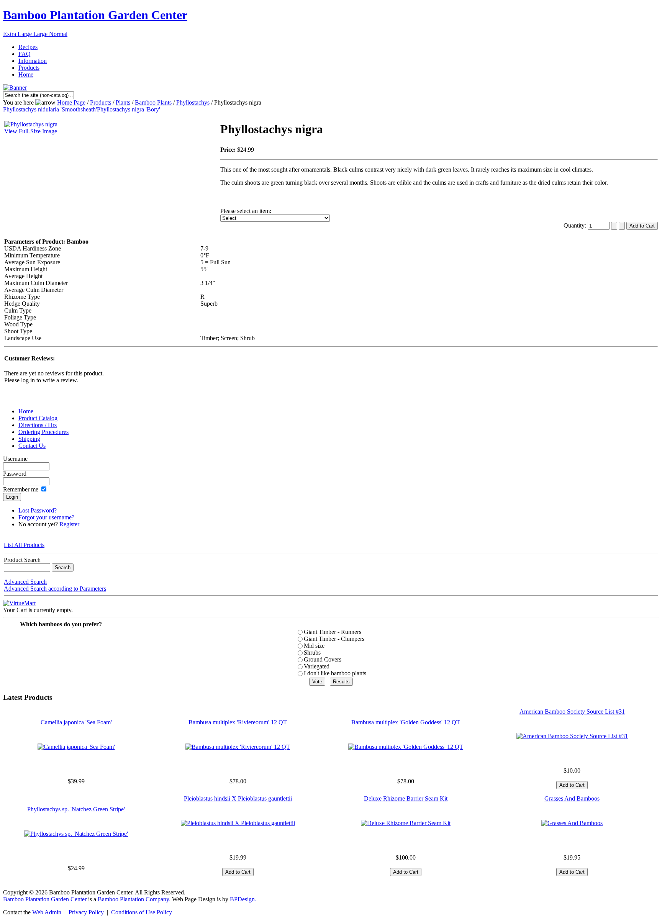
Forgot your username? (46, 517)
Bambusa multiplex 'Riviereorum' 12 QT (237, 722)
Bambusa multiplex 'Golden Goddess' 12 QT (405, 722)
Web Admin (46, 912)
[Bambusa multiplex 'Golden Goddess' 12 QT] (405, 746)
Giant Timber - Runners (332, 632)
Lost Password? (37, 510)
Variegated (316, 666)
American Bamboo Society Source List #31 (572, 711)
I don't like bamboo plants (335, 673)
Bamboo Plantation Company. (134, 899)
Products (28, 67)
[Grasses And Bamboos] (572, 823)
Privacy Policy (86, 912)
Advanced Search (25, 581)
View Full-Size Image (30, 131)
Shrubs (312, 652)
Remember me (20, 489)
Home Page (71, 102)
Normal (58, 34)
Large (41, 34)
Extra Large (18, 34)
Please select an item (245, 211)
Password (14, 473)
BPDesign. (243, 899)
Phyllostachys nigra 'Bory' (128, 109)
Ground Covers (322, 659)
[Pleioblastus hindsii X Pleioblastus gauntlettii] (238, 823)
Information (32, 60)
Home (25, 74)
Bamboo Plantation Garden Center (95, 15)
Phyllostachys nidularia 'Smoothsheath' (50, 109)
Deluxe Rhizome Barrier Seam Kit (405, 798)
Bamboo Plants (153, 102)
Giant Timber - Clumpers (334, 638)
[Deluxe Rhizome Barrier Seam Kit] (406, 823)
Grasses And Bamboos (572, 798)
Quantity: (576, 225)
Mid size (314, 645)
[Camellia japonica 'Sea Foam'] (76, 746)
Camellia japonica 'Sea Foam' (76, 722)
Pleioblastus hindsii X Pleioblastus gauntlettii (238, 798)
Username (15, 458)
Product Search (22, 560)
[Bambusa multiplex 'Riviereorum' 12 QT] (237, 746)
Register (69, 524)
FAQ (24, 54)
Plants (123, 102)
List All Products (24, 545)
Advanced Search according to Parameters (55, 588)
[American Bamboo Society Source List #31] (572, 736)
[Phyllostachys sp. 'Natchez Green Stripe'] (76, 833)
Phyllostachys (193, 102)
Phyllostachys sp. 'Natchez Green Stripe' (76, 809)
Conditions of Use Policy (141, 912)
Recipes (28, 47)
